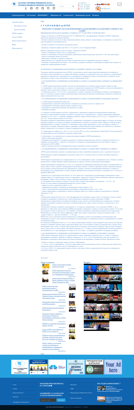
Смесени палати (68, 15)
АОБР (71, 388)
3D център (95, 15)
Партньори (73, 384)
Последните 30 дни (20, 26)
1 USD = (84, 5)
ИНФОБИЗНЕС (43, 15)
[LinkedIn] (54, 9)
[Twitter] (42, 9)
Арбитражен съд (55, 15)
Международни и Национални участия (81, 392)
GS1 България (31, 15)
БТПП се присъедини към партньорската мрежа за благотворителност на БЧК (50, 288)
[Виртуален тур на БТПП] (26, 9)
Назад (42, 21)
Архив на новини (19, 29)
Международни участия (82, 15)
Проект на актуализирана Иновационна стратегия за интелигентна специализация (109, 389)
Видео (14, 44)
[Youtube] (37, 9)
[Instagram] (48, 9)
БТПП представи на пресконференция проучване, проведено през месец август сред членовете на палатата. (53, 337)
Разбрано (85, 407)
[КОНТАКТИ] (119, 5)
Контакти (15, 397)
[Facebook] (31, 9)
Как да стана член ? (18, 392)
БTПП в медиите (17, 33)
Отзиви (15, 388)
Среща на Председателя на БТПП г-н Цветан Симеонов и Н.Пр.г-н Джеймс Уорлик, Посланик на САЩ (63, 280)
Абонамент (61, 400)
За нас (14, 384)
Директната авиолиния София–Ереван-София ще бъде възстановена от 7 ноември (114, 399)
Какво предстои (17, 48)
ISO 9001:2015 (105, 8)
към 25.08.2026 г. (82, 3)
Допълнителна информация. (73, 407)
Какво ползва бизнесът (19, 41)
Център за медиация (76, 398)
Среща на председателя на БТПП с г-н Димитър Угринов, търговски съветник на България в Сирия (54, 296)
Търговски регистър (18, 15)
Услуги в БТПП (17, 37)
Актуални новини (17, 22)
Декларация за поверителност (21, 402)
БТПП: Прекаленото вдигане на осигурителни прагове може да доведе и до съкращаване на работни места (63, 272)
